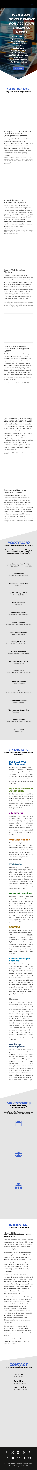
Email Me (18, 1381)
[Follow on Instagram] (18, 1452)
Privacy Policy (27, 1463)
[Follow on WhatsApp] (23, 1452)
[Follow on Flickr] (18, 1458)
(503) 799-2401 (19, 1376)
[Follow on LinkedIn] (7, 1452)
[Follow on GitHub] (29, 1458)
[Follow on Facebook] (29, 1452)
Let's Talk (18, 68)
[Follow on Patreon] (24, 1458)
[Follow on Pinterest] (7, 1458)
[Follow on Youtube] (13, 1458)
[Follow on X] (12, 1452)
